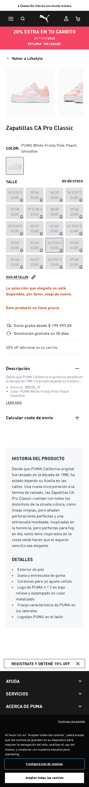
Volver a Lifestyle (27, 58)
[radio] (15, 166)
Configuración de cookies (44, 764)
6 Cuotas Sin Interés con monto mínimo (44, 6)
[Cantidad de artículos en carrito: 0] (78, 19)
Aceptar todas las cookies (44, 778)
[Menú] (11, 19)
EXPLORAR (35, 44)
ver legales (52, 44)
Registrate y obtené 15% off (40, 663)
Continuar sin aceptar (71, 721)
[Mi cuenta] (66, 19)
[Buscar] (23, 19)
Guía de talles (17, 277)
